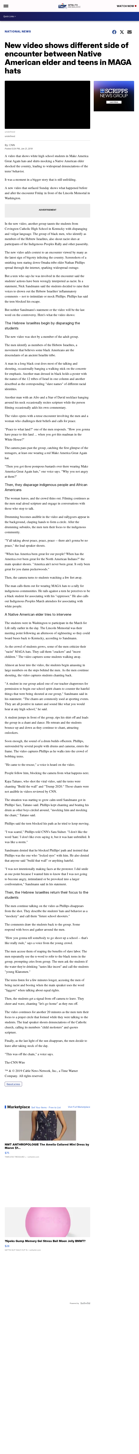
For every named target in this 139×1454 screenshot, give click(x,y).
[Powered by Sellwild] (85, 1303)
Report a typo (13, 1084)
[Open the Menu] (6, 6)
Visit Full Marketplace (79, 1107)
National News (18, 31)
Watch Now (126, 6)
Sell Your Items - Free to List (46, 1107)
